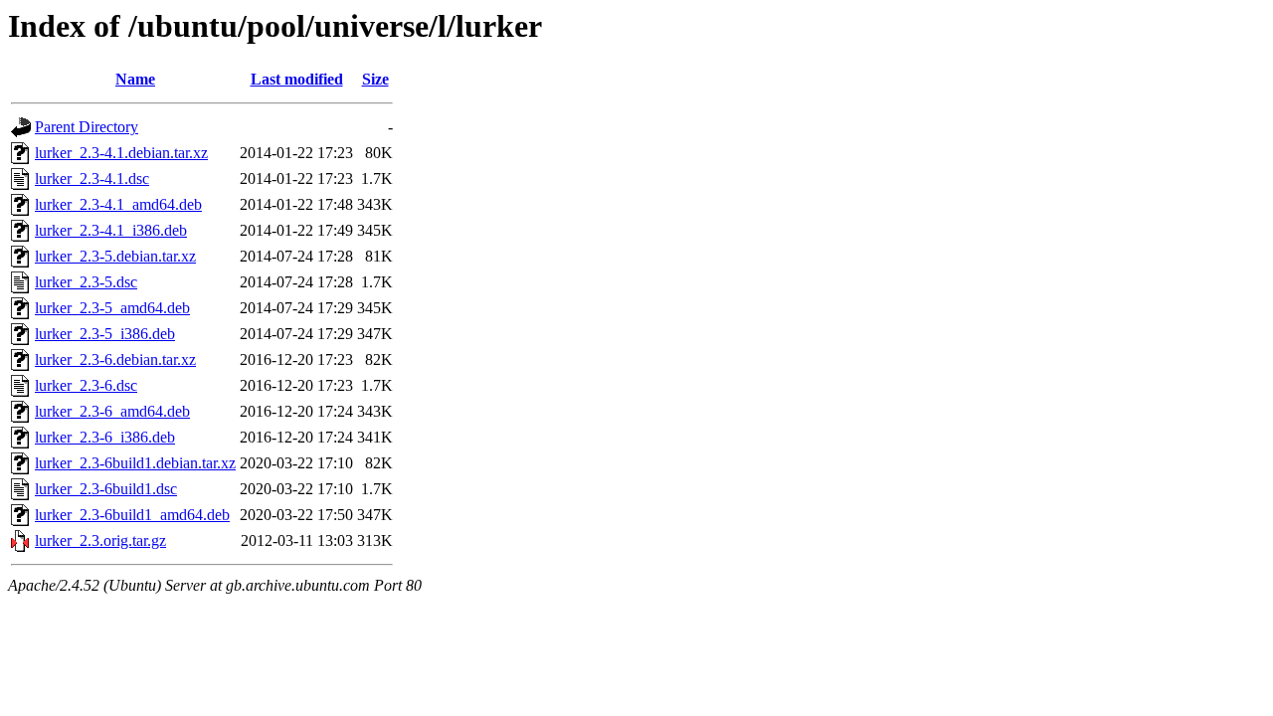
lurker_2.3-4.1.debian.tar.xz (121, 152)
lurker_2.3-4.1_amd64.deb (118, 204)
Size (375, 79)
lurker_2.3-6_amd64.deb (112, 411)
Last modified (297, 79)
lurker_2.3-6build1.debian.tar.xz (135, 462)
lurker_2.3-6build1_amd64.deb (132, 514)
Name (135, 79)
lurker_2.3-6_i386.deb (105, 437)
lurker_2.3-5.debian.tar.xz (115, 256)
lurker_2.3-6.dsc (86, 385)
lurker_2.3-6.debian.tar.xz (115, 359)
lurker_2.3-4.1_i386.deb (111, 230)
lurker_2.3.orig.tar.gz (100, 540)
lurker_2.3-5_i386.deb (105, 333)
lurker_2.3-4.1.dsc (92, 178)
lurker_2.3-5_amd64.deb (112, 307)
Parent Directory (86, 126)
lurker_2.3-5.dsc (86, 281)
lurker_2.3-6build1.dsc (106, 488)
